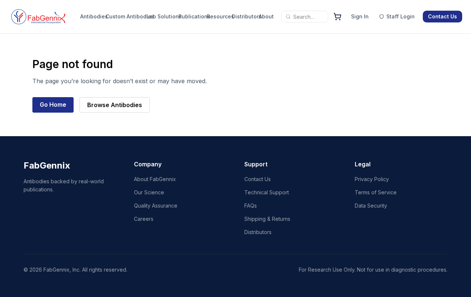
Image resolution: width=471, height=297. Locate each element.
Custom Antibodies (130, 16)
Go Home (53, 104)
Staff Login (400, 16)
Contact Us (442, 16)
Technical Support (266, 192)
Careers (143, 219)
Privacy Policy (372, 179)
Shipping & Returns (267, 219)
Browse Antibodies (114, 105)
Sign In (360, 16)
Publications (190, 16)
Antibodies (91, 16)
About (265, 16)
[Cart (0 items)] (337, 17)
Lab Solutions (164, 16)
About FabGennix (155, 179)
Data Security (371, 205)
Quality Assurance (155, 205)
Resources (217, 16)
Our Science (149, 192)
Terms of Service (376, 192)
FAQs (250, 205)
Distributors (243, 16)
